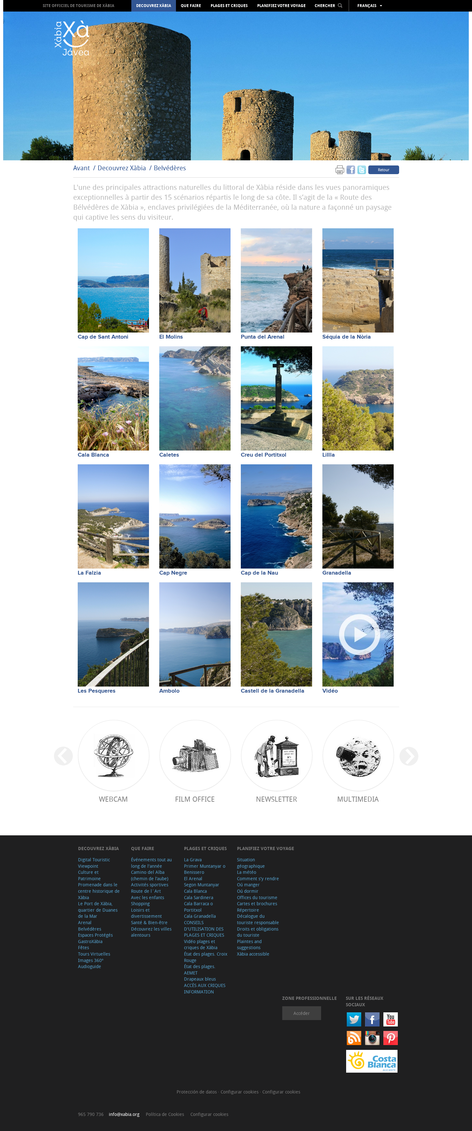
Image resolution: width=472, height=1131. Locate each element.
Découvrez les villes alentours (151, 932)
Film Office (195, 799)
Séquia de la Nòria (346, 337)
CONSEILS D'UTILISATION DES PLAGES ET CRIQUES (204, 928)
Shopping (140, 903)
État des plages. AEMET (199, 969)
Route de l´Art (146, 891)
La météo (246, 872)
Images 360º (90, 960)
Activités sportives (149, 885)
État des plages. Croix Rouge (205, 957)
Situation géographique (251, 863)
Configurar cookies (240, 1092)
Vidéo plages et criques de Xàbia (200, 944)
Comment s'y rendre (258, 878)
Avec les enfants (147, 897)
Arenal (85, 922)
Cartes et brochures (257, 903)
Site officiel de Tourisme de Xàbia (78, 5)
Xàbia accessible (253, 954)
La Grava (193, 860)
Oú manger (248, 885)
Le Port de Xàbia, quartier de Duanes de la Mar (98, 909)
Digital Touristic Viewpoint (94, 863)
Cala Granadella (200, 916)
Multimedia (358, 799)
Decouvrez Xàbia (153, 6)
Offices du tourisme (257, 897)
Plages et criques (229, 6)
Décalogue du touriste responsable (258, 919)
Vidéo (330, 691)
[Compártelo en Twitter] (361, 169)
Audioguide (89, 966)
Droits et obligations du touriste (257, 932)
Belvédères (170, 168)
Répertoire (248, 910)
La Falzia (89, 573)
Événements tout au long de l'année (151, 863)
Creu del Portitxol (263, 455)
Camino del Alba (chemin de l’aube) (149, 875)
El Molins (171, 337)
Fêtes (83, 947)
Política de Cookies (165, 1114)
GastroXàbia (90, 941)
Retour (383, 169)
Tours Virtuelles (94, 954)
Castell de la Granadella (272, 691)
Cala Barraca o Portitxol (198, 906)
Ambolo (169, 691)
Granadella (336, 573)
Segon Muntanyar (201, 885)
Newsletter (276, 799)
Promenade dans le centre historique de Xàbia (99, 891)
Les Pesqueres (97, 691)
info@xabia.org (124, 1114)
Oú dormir (247, 891)
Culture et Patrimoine (89, 875)
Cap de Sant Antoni (103, 337)
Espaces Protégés (95, 935)
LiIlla (328, 455)
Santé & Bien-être (149, 922)
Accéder (301, 1013)
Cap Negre (173, 573)
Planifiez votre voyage (281, 6)
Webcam (113, 799)
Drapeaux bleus (200, 979)
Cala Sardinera (198, 897)
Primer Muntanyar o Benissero (204, 869)
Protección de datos (197, 1092)
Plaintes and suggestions (249, 944)
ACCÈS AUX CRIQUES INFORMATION (204, 988)
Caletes (169, 455)
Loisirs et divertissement (146, 913)
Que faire (191, 6)
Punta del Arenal (262, 337)
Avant (81, 168)
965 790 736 (91, 1114)
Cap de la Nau (259, 573)
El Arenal (193, 878)
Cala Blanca (93, 455)
